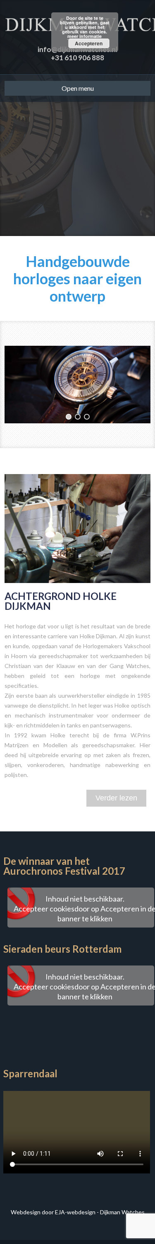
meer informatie (84, 36)
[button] (69, 417)
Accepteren (89, 43)
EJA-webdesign (75, 1212)
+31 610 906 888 (77, 57)
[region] (77, 384)
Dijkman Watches (122, 1212)
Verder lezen (116, 798)
